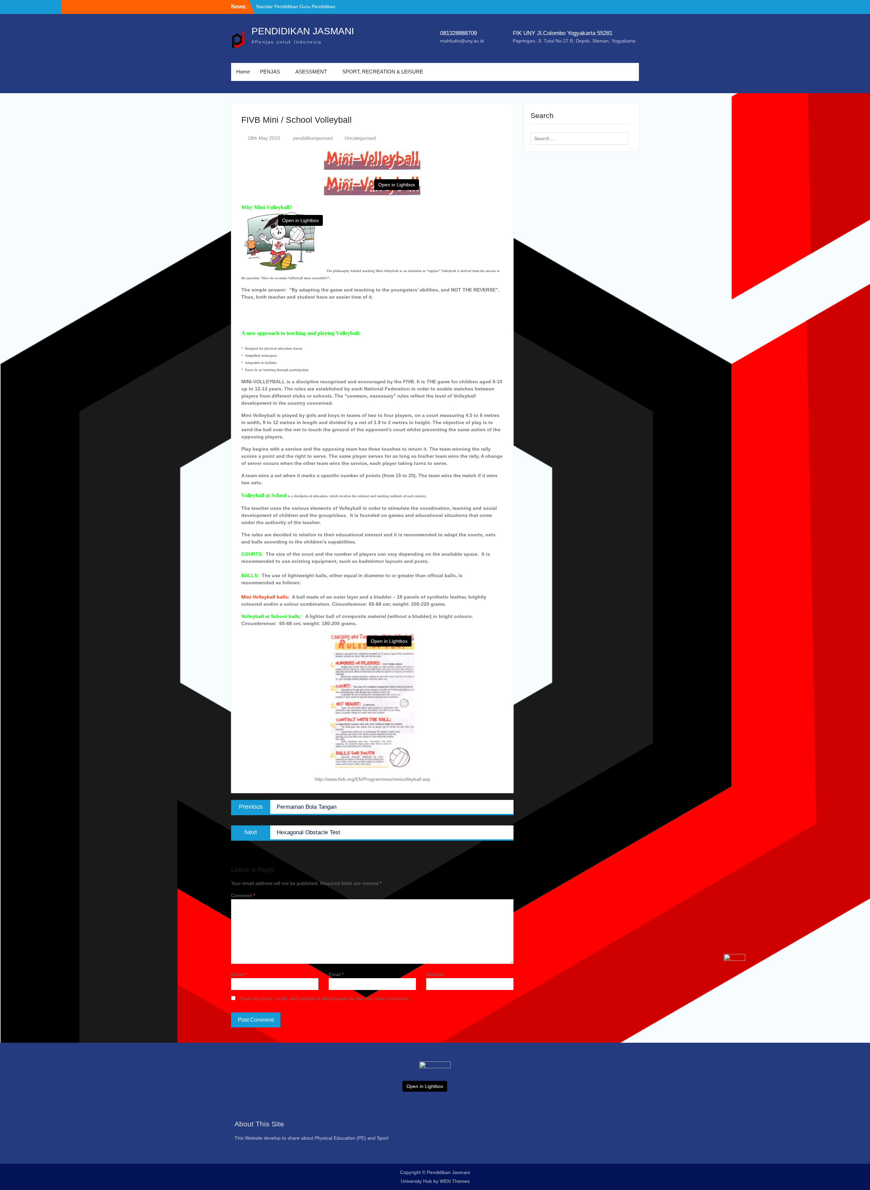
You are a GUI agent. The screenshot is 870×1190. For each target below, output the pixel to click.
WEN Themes (455, 1181)
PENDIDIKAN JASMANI (302, 31)
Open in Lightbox (396, 184)
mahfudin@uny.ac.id (462, 41)
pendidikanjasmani (313, 138)
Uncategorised (360, 138)
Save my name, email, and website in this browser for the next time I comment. (325, 998)
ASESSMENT (311, 71)
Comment (243, 895)
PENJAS (270, 71)
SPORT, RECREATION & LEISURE (382, 71)
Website (434, 974)
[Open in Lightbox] (435, 1080)
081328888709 (458, 33)
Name (239, 974)
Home (243, 71)
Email (336, 974)
